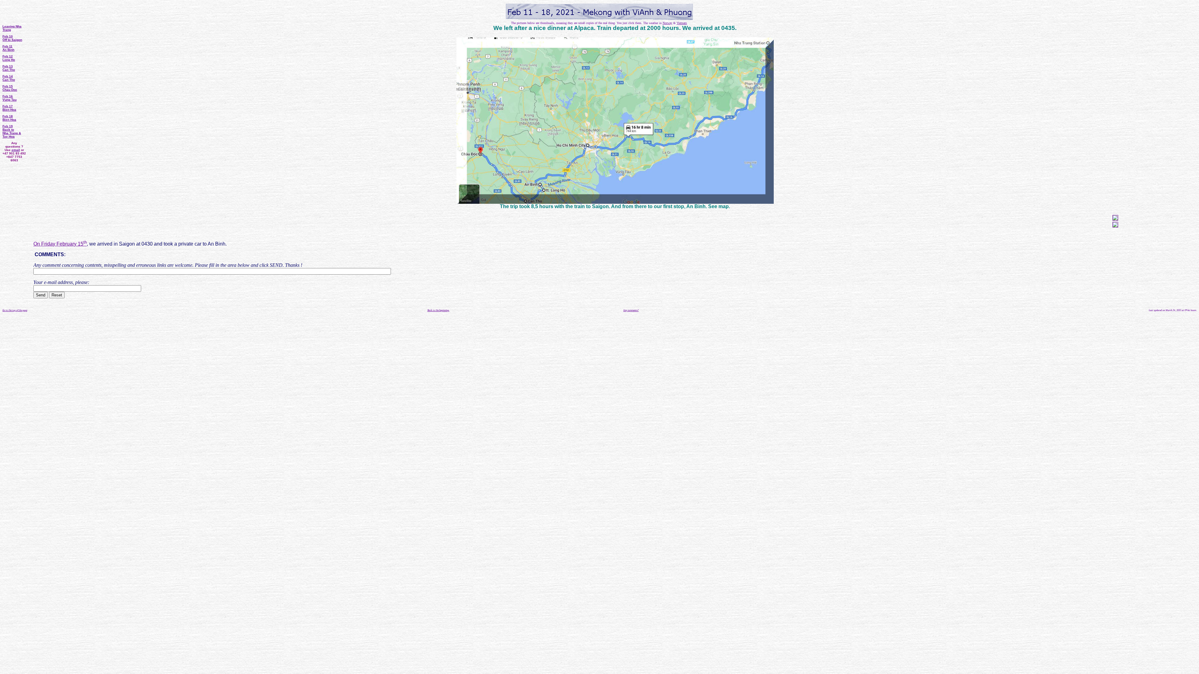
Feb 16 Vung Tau (9, 98)
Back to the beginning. (438, 310)
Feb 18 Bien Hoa (9, 118)
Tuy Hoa (8, 136)
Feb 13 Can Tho (8, 68)
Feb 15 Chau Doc (9, 88)
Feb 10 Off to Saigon (12, 38)
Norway (667, 23)
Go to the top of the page (14, 310)
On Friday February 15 (60, 244)
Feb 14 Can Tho (8, 78)
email (16, 150)
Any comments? (631, 310)
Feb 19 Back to (8, 128)
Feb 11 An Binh (8, 48)
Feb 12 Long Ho (8, 58)
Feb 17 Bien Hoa (9, 108)
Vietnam (682, 23)
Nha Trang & (11, 133)
